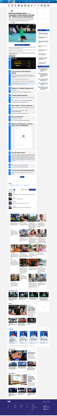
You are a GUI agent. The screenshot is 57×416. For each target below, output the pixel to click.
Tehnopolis (21, 405)
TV (26, 405)
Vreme (27, 407)
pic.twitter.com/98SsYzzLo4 (16, 111)
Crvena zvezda (21, 321)
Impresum (33, 405)
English (27, 406)
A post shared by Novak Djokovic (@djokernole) (23, 147)
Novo (24, 1)
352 (39, 68)
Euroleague (11, 337)
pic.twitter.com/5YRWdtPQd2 (29, 82)
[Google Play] (46, 407)
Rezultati (40, 1)
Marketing (33, 404)
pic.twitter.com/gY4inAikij (27, 100)
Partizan (14, 193)
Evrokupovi (14, 201)
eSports (21, 404)
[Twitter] (45, 401)
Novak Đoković (12, 185)
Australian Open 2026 (12, 296)
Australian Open (26, 185)
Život (8, 407)
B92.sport (11, 22)
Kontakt (33, 410)
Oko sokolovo (27, 1)
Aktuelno (20, 365)
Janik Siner (17, 185)
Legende (37, 1)
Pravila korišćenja (34, 406)
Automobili (21, 406)
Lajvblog (34, 1)
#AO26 (23, 82)
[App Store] (46, 409)
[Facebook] (44, 401)
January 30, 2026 (24, 83)
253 (39, 73)
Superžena (15, 407)
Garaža (29, 350)
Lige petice (29, 305)
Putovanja (15, 405)
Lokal (21, 407)
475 (11, 10)
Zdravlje (15, 404)
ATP (21, 185)
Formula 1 (29, 321)
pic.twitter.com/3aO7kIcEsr (22, 165)
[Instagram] (47, 401)
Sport (8, 405)
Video (27, 404)
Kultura (15, 406)
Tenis (9, 10)
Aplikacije (33, 408)
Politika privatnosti (34, 407)
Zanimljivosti (11, 365)
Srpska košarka (11, 321)
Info (8, 404)
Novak (31, 1)
